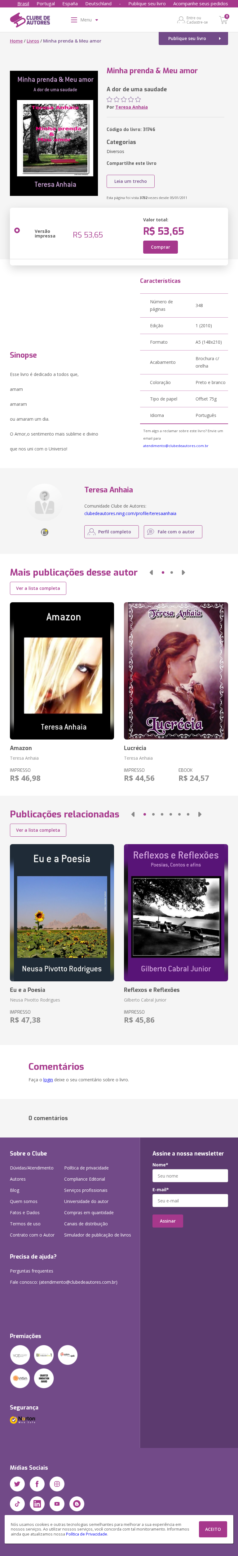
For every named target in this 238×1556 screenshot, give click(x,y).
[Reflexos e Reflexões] (176, 912)
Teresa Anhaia (131, 107)
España (70, 3)
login (48, 1080)
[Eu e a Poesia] (62, 912)
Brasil (23, 3)
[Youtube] (57, 1503)
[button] (151, 572)
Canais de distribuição (86, 1224)
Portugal (46, 3)
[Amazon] (62, 671)
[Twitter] (17, 1484)
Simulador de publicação (97, 1235)
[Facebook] (37, 1484)
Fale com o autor (176, 532)
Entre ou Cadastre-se (197, 20)
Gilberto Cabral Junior (145, 1000)
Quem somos (23, 1201)
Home (16, 41)
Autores (18, 1179)
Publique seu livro (147, 3)
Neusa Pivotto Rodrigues (35, 1000)
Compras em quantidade (89, 1212)
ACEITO (213, 1529)
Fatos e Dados (25, 1212)
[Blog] (76, 1503)
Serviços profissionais (86, 1190)
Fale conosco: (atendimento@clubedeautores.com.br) (63, 1282)
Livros (33, 41)
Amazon (21, 748)
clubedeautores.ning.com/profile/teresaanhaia (130, 513)
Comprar (160, 247)
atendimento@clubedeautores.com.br (176, 445)
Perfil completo (114, 532)
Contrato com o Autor (32, 1235)
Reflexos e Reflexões (152, 990)
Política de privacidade (86, 1168)
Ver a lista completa (38, 588)
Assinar (168, 1221)
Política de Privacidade (86, 1534)
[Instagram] (57, 1484)
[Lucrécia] (176, 671)
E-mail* (160, 1189)
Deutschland (98, 3)
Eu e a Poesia (27, 990)
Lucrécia (135, 748)
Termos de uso (25, 1224)
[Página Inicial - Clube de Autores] (30, 21)
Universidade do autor (86, 1201)
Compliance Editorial (84, 1179)
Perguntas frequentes (31, 1271)
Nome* (160, 1164)
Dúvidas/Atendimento (32, 1168)
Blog (14, 1190)
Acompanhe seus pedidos (200, 3)
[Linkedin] (37, 1503)
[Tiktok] (17, 1503)
